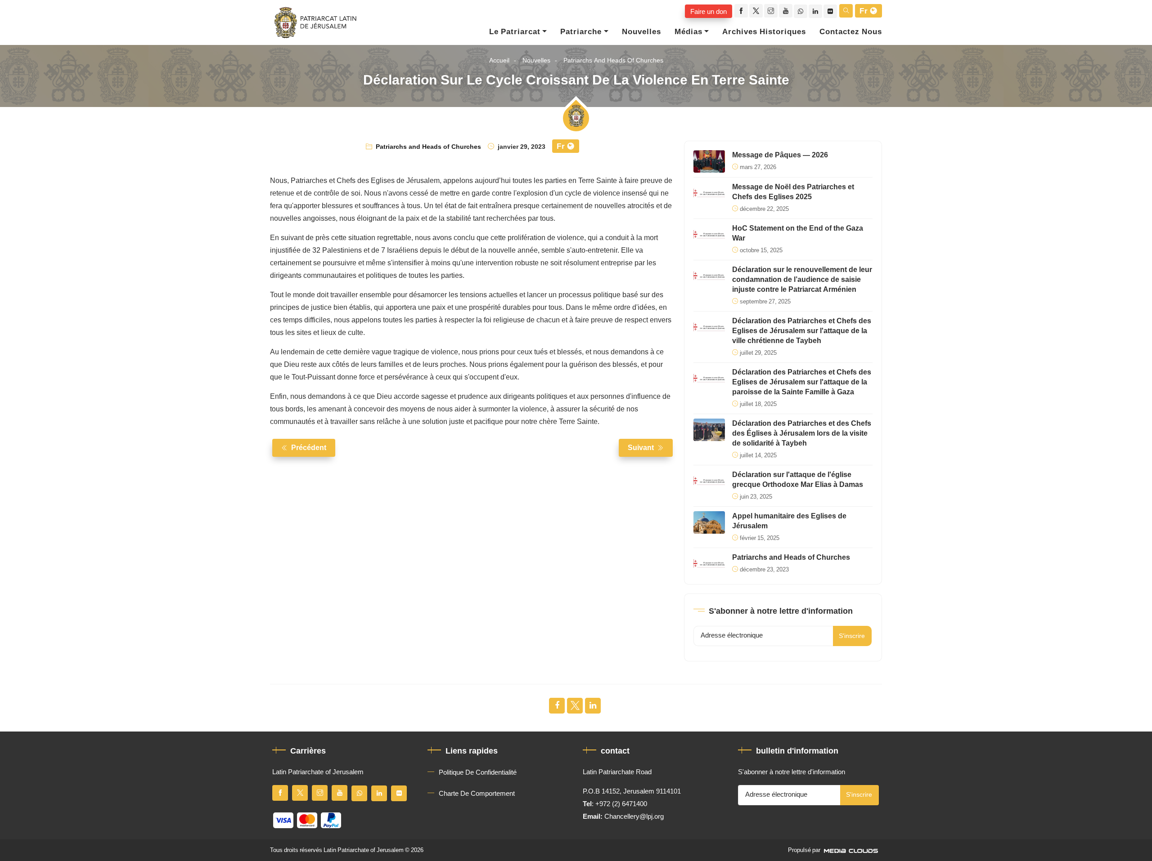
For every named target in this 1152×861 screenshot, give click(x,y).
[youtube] (785, 11)
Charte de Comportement (477, 793)
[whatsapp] (800, 11)
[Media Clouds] (852, 850)
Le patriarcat (514, 32)
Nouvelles (641, 32)
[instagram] (771, 11)
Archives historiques (764, 32)
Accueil (499, 60)
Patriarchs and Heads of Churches (613, 60)
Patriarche (581, 32)
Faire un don (708, 11)
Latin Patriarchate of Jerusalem (364, 850)
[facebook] (741, 11)
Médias (688, 32)
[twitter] (756, 11)
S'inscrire (852, 635)
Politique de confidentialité (478, 772)
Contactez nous (850, 32)
